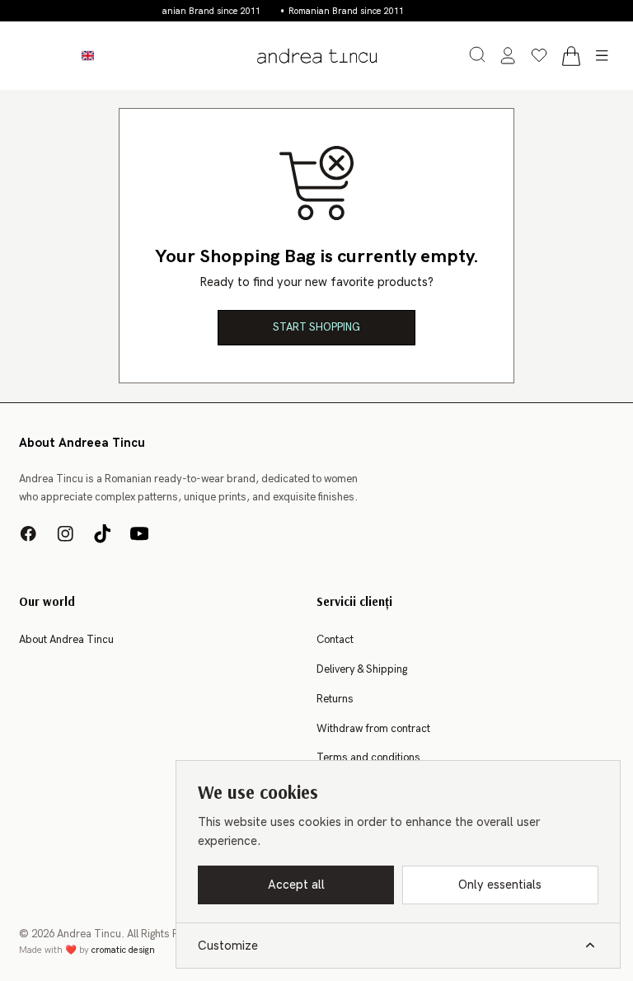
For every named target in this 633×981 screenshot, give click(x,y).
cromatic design (123, 950)
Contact (335, 639)
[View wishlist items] (539, 56)
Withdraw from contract (373, 728)
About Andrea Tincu (66, 639)
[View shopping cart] (571, 56)
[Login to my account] (507, 56)
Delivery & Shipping (361, 669)
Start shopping (316, 327)
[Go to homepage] (316, 55)
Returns (335, 699)
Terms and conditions (368, 757)
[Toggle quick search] (477, 54)
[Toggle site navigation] (602, 56)
